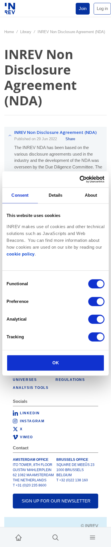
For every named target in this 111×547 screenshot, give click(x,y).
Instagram (32, 421)
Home (9, 32)
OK (55, 362)
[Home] (18, 537)
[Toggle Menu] (92, 537)
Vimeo (26, 437)
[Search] (55, 537)
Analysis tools (30, 388)
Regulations (70, 380)
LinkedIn (30, 413)
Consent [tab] (19, 195)
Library (25, 32)
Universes (25, 380)
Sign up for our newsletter (56, 500)
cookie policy (21, 254)
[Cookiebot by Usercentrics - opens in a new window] (79, 179)
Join (83, 8)
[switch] (96, 301)
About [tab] (91, 195)
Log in (102, 8)
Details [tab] (56, 195)
